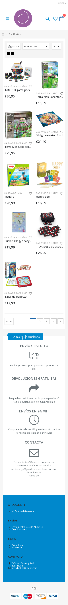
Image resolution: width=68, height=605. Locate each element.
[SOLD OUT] (57, 117)
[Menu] (7, 18)
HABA (19, 193)
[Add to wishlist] (30, 86)
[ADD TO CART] (26, 67)
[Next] (60, 321)
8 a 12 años (21, 86)
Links (61, 3)
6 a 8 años (10, 86)
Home (3, 34)
